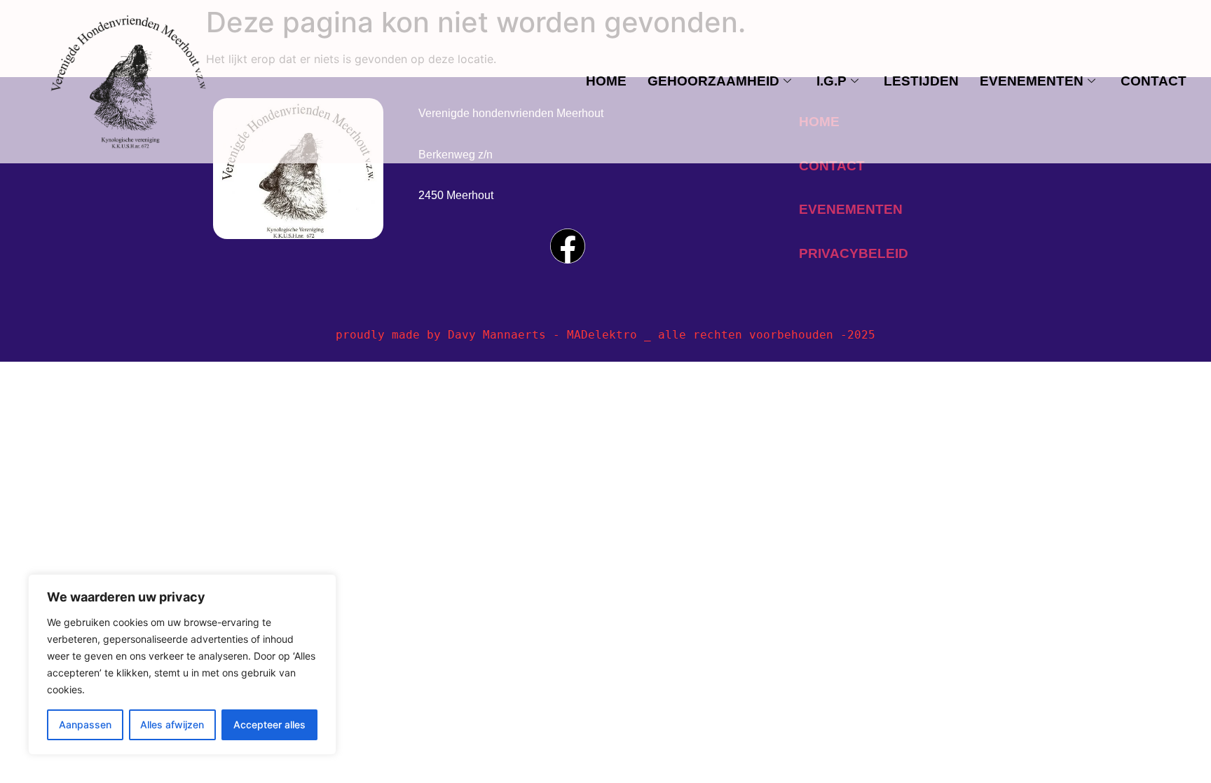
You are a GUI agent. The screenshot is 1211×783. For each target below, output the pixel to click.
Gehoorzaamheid (713, 81)
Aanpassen (85, 724)
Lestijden (921, 81)
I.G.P (831, 81)
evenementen (1031, 81)
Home (606, 81)
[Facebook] (567, 246)
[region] (182, 664)
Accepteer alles (269, 724)
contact (1153, 81)
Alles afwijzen (172, 724)
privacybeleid (853, 253)
